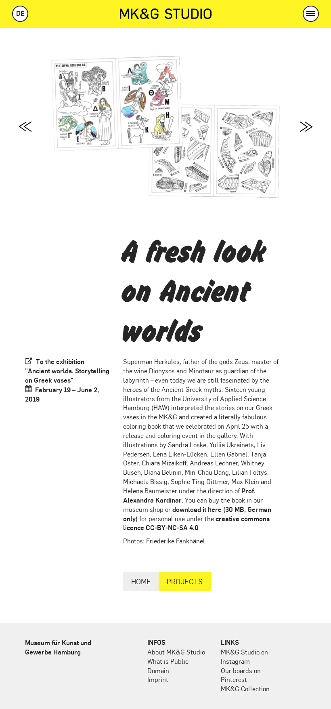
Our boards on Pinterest (241, 675)
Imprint (157, 679)
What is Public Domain (168, 666)
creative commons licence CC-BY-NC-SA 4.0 (196, 523)
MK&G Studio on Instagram (244, 656)
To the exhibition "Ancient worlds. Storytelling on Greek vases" (67, 370)
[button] (311, 14)
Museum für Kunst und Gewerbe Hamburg (58, 647)
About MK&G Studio (176, 652)
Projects (185, 581)
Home (141, 581)
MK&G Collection (245, 688)
